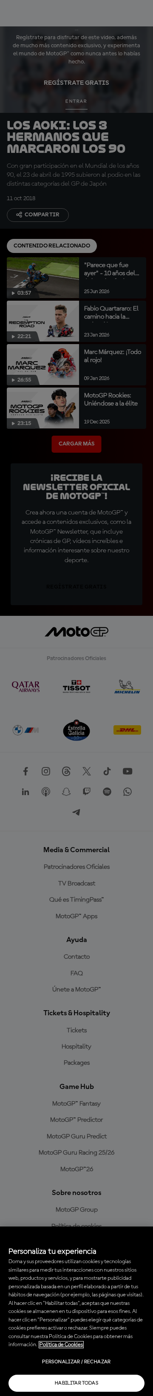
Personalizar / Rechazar (76, 1361)
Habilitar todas (76, 1383)
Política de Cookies (61, 1344)
